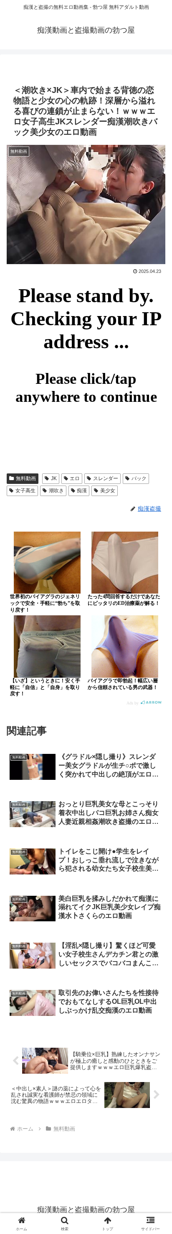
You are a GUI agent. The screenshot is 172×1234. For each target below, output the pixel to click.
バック (139, 478)
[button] (154, 1074)
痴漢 (82, 491)
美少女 (107, 491)
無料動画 (26, 478)
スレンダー (105, 478)
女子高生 (25, 491)
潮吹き (56, 491)
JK (54, 478)
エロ (75, 478)
